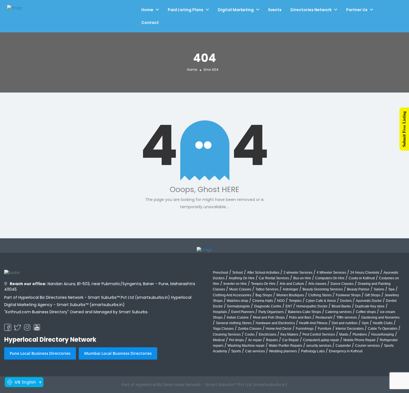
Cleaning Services (227, 334)
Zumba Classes (250, 329)
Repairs (272, 340)
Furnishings (305, 329)
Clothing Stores (320, 295)
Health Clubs (383, 323)
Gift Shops (372, 295)
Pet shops (236, 340)
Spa (391, 289)
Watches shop (237, 301)
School (237, 273)
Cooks (250, 334)
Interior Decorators (350, 329)
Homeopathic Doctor (311, 306)
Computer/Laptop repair (321, 340)
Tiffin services (346, 317)
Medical (219, 340)
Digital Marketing (236, 10)
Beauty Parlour (358, 289)
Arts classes (317, 284)
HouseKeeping (382, 334)
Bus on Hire (302, 278)
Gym (365, 323)
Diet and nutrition (345, 323)
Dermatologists (238, 306)
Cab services (255, 351)
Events (275, 10)
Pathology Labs (313, 351)
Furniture (324, 329)
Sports (236, 351)
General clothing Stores (234, 323)
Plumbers (360, 334)
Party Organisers (271, 312)
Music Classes (240, 289)
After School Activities (263, 273)
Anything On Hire (242, 278)
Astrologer (290, 289)
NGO (281, 301)
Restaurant (324, 317)
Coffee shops (366, 312)
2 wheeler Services (298, 273)
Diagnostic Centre (267, 306)
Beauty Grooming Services (322, 289)
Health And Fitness (313, 323)
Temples (295, 301)
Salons (379, 289)
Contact (150, 22)
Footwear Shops (348, 295)
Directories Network (311, 10)
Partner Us (357, 10)
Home (147, 10)
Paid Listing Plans (185, 10)
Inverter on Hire (235, 284)
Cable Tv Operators (382, 329)
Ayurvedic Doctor (369, 301)
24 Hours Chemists (364, 273)
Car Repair (290, 340)
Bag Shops (263, 295)
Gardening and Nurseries (380, 317)
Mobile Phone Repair (359, 340)
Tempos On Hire (263, 284)
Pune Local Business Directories (40, 353)
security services (318, 346)
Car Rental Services (274, 278)
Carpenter (343, 346)
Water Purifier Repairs (285, 346)
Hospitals (220, 312)
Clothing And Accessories (232, 295)
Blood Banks (341, 306)
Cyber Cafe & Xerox (321, 301)
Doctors (346, 301)
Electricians (267, 334)
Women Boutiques (290, 295)
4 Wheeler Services (331, 273)
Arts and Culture (292, 284)
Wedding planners (283, 351)
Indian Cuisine (238, 317)
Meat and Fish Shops (269, 317)
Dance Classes (342, 284)
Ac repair (255, 340)
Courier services (367, 346)
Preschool (220, 273)
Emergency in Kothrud (346, 351)
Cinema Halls (262, 301)
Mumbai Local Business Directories (118, 353)
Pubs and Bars (300, 317)
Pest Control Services (318, 334)
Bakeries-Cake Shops (304, 312)
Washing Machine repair (246, 346)
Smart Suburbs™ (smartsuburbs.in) (91, 304)
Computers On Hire (329, 278)
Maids (343, 334)
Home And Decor (279, 329)
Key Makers (289, 334)
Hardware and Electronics (275, 323)
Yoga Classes (223, 329)
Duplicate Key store (370, 306)
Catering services (338, 312)
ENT (288, 306)
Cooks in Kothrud (362, 278)
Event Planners (242, 312)
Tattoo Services (267, 289)
